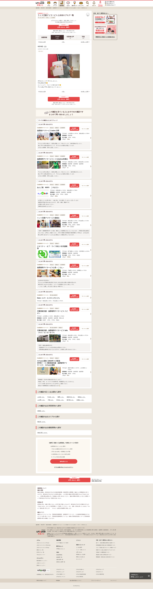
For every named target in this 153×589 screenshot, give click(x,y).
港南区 (40, 411)
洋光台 (59, 400)
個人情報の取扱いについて (75, 580)
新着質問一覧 (59, 557)
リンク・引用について (81, 549)
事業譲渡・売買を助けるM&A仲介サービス (105, 557)
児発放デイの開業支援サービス (102, 552)
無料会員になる (64, 461)
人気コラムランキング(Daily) (43, 547)
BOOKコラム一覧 (40, 552)
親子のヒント (59, 546)
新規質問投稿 (59, 554)
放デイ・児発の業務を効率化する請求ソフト (105, 542)
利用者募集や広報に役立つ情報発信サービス (105, 545)
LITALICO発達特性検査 (81, 574)
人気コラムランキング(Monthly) (43, 545)
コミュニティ (40, 558)
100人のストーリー (41, 554)
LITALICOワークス (60, 569)
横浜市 (41, 422)
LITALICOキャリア (100, 569)
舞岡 (60, 397)
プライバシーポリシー (96, 580)
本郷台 (79, 400)
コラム (38, 540)
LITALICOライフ (99, 571)
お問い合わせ (79, 552)
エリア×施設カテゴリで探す (62, 542)
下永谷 (50, 397)
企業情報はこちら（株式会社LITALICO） (45, 574)
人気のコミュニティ (41, 563)
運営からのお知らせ (80, 557)
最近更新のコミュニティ (42, 560)
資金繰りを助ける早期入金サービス (103, 554)
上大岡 (40, 400)
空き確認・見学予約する (74, 128)
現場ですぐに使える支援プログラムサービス (105, 550)
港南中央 (70, 397)
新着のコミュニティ (41, 565)
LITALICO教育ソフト (60, 574)
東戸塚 (70, 400)
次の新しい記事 (84, 42)
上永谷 (40, 397)
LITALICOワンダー (80, 571)
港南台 (81, 397)
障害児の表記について (41, 580)
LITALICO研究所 (79, 576)
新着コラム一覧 (40, 550)
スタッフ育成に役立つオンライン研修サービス (106, 547)
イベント (78, 540)
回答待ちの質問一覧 (60, 562)
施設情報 (58, 540)
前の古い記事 (42, 42)
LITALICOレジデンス (60, 576)
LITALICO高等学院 (100, 574)
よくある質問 (79, 547)
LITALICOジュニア (60, 571)
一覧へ (63, 42)
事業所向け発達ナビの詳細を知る (105, 37)
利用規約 (58, 580)
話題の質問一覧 (59, 559)
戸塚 (50, 400)
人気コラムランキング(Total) (43, 542)
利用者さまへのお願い (81, 554)
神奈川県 (42, 433)
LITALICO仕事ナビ (80, 569)
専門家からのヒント (60, 548)
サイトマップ (79, 559)
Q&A (57, 552)
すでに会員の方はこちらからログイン (63, 467)
